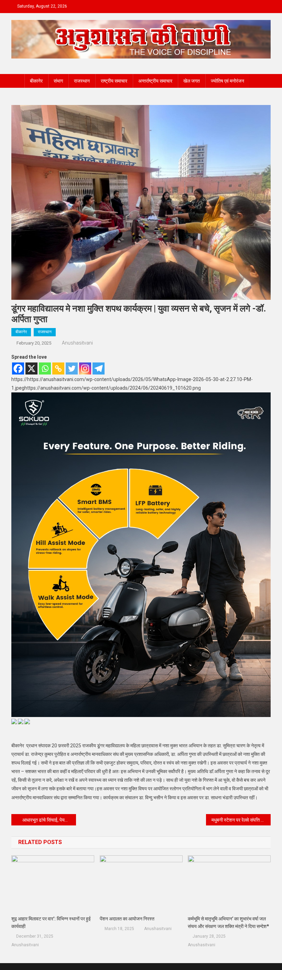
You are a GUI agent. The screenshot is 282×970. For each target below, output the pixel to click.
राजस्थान (82, 81)
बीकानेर (36, 81)
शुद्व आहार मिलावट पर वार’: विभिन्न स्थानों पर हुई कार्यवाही (51, 922)
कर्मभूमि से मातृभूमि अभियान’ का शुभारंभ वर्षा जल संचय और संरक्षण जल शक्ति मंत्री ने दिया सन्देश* (229, 922)
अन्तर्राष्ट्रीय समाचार (155, 81)
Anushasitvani (77, 343)
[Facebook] (18, 368)
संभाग (58, 81)
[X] (31, 368)
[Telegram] (99, 368)
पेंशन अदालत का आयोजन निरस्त (127, 918)
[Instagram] (85, 368)
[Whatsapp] (45, 368)
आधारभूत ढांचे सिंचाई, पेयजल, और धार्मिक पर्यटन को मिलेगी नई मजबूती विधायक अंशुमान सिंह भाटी (49, 820)
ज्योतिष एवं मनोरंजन (227, 81)
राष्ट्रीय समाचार (114, 81)
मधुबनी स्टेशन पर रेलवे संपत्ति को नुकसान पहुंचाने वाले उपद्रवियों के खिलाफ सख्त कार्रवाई (241, 820)
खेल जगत (191, 81)
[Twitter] (72, 368)
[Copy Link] (58, 368)
